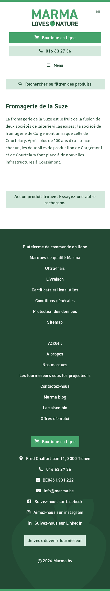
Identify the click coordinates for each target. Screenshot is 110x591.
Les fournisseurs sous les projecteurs (55, 375)
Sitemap (55, 322)
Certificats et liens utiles (55, 290)
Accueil (55, 343)
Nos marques (54, 365)
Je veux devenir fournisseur (55, 540)
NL (98, 12)
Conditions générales (55, 300)
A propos (55, 354)
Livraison (55, 279)
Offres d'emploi (55, 418)
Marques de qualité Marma (55, 257)
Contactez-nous (55, 386)
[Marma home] (55, 18)
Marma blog (55, 397)
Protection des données (55, 311)
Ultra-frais (55, 268)
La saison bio (55, 408)
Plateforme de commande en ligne (55, 247)
